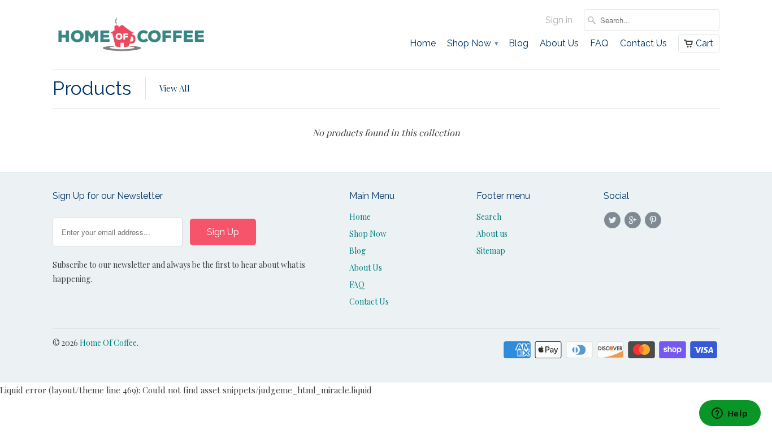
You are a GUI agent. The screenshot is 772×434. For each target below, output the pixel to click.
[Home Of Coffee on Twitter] (614, 220)
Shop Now (472, 43)
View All (174, 88)
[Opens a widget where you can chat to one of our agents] (730, 414)
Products (92, 88)
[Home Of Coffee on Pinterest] (655, 220)
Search (488, 216)
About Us (559, 43)
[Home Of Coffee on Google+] (634, 220)
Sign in (559, 20)
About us (492, 233)
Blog (518, 43)
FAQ (599, 43)
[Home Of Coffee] (132, 34)
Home (423, 43)
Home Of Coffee (108, 342)
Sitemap (490, 250)
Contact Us (643, 43)
